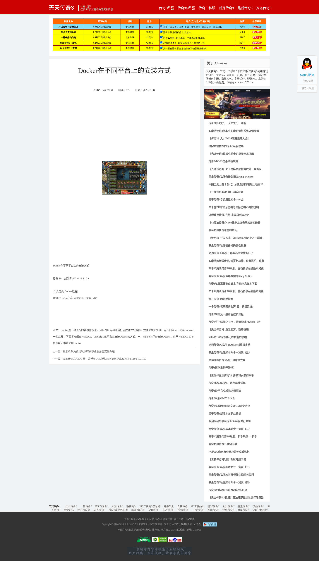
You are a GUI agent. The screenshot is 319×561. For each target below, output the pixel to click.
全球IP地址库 (260, 510)
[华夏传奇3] (237, 104)
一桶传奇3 (86, 506)
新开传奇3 (226, 8)
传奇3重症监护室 (118, 510)
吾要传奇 (182, 506)
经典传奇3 (228, 510)
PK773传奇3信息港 (149, 506)
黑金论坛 (69, 510)
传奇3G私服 (186, 8)
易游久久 (169, 506)
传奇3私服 (166, 8)
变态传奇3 (263, 8)
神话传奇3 (183, 510)
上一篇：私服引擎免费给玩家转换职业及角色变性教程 (84, 351)
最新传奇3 (245, 8)
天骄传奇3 (117, 506)
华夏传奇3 (168, 510)
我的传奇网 (83, 510)
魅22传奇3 (213, 506)
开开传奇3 (71, 506)
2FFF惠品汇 (197, 506)
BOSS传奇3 (101, 506)
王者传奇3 (198, 510)
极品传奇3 (258, 506)
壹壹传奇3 (243, 506)
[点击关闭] (313, 55)
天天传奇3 (61, 8)
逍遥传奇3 (243, 510)
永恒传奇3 (153, 510)
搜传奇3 (131, 506)
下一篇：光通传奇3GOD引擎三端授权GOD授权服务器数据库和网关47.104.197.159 (99, 358)
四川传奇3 (213, 510)
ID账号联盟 (137, 510)
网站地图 (190, 519)
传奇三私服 (207, 8)
